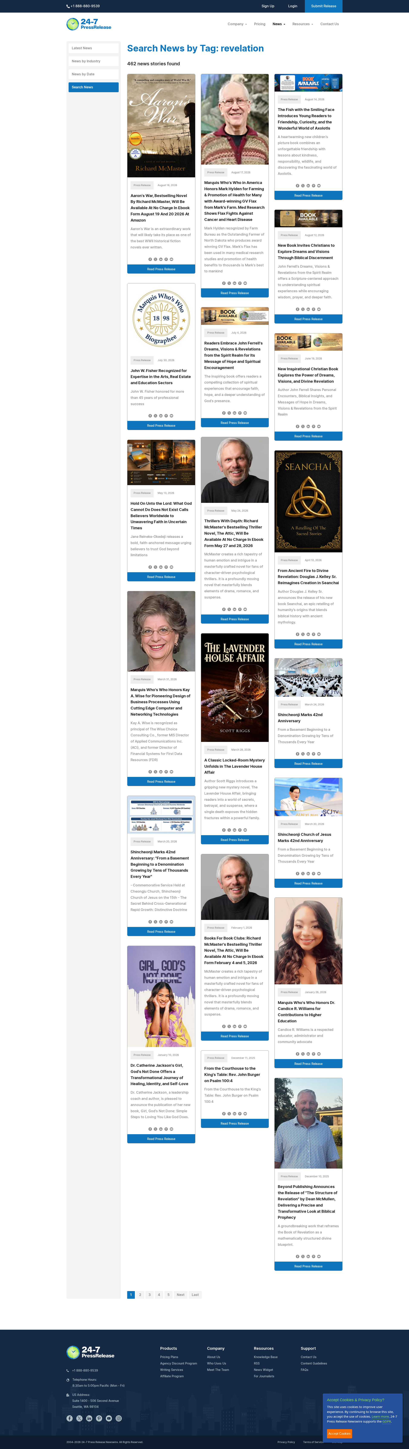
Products (168, 1349)
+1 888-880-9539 (85, 6)
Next (180, 1295)
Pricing (259, 24)
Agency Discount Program (178, 1363)
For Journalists (264, 1376)
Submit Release (323, 6)
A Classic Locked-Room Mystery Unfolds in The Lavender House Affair (234, 767)
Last (195, 1295)
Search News (82, 87)
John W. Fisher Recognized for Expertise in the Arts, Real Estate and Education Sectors (161, 377)
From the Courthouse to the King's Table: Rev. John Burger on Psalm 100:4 (232, 1075)
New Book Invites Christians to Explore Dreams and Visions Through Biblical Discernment (306, 252)
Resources (264, 1349)
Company (216, 1349)
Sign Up (268, 6)
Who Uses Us (216, 1363)
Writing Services (171, 1370)
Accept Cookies (339, 1433)
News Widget (263, 1370)
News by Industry (86, 61)
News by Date (83, 74)
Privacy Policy (286, 1442)
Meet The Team (218, 1370)
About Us (213, 1357)
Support (308, 1349)
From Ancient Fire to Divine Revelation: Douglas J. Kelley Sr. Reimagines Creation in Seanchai (308, 577)
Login (292, 6)
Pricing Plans (169, 1357)
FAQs (304, 1370)
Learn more (380, 1416)
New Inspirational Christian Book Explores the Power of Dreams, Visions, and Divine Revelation (308, 375)
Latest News (82, 48)
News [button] (278, 24)
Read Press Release (161, 269)
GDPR (386, 1421)
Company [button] (236, 24)
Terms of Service (313, 1442)
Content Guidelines (314, 1363)
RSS (257, 1363)
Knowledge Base (266, 1357)
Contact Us (329, 24)
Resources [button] (301, 24)
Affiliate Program (172, 1376)
